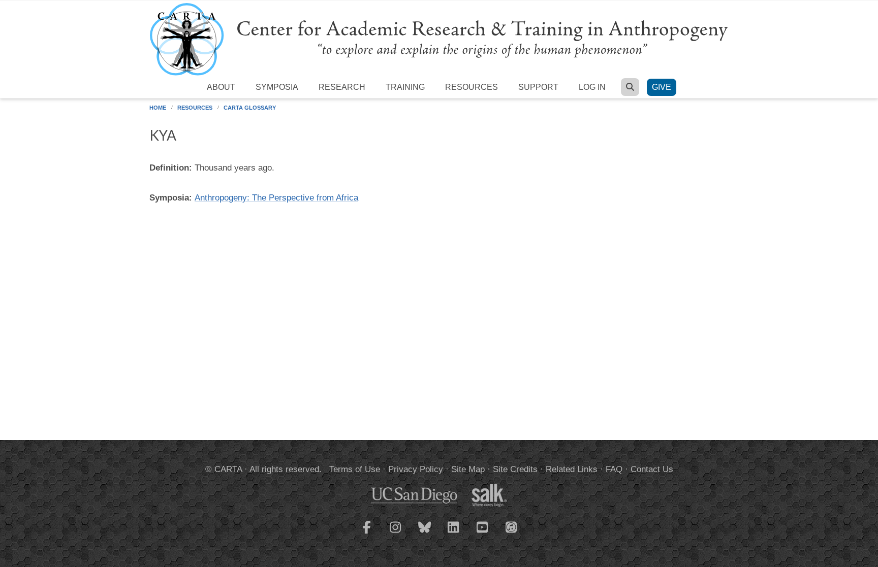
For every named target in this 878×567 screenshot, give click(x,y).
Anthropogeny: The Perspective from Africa (276, 198)
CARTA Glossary (250, 108)
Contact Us (652, 469)
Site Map (468, 469)
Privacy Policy (415, 469)
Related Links (572, 469)
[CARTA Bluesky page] (424, 533)
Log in (592, 87)
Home (157, 108)
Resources (471, 87)
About (221, 87)
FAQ (614, 469)
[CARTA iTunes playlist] (511, 526)
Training (405, 87)
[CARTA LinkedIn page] (453, 533)
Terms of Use (354, 469)
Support (538, 87)
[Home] (439, 39)
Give (661, 87)
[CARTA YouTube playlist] (482, 533)
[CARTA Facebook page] (367, 533)
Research (342, 87)
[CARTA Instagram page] (396, 533)
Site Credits (515, 469)
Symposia (277, 87)
